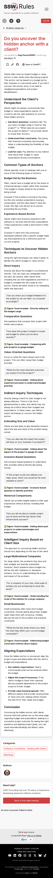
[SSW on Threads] (30, 855)
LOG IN (46, 21)
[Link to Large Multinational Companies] (43, 556)
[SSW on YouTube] (9, 855)
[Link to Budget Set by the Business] (38, 178)
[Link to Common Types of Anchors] (45, 164)
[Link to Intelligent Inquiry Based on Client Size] (21, 543)
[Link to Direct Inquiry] (22, 266)
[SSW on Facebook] (19, 855)
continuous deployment (29, 867)
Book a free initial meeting (26, 800)
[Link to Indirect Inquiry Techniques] (45, 393)
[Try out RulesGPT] (4, 20)
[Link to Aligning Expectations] (37, 650)
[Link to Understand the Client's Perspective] (23, 102)
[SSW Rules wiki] (18, 20)
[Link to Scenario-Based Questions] (38, 457)
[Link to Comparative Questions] (34, 316)
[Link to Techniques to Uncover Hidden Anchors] (18, 252)
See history (8, 58)
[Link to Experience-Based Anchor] (37, 214)
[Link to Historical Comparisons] (34, 496)
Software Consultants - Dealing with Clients (25, 748)
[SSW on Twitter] (35, 855)
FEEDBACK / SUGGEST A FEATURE (26, 848)
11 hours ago (18, 869)
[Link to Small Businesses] (27, 604)
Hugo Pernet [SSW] (26, 55)
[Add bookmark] (7, 64)
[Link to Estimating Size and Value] (37, 421)
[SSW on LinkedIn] (14, 855)
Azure (27, 873)
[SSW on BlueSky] (40, 855)
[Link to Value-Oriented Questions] (37, 352)
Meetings (8, 755)
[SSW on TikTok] (45, 855)
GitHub (35, 873)
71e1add (36, 869)
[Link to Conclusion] (22, 707)
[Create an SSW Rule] (11, 20)
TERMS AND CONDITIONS (26, 851)
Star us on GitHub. (34, 836)
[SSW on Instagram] (24, 855)
